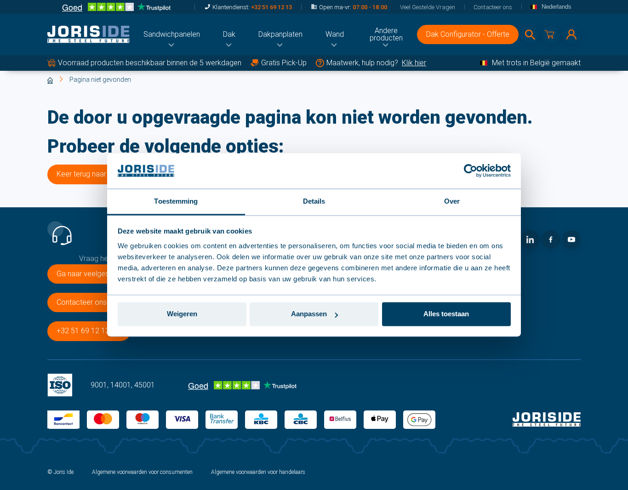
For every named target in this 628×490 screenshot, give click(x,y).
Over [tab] (452, 201)
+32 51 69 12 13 (271, 7)
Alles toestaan (446, 314)
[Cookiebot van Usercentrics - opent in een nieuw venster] (470, 171)
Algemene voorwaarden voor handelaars (258, 472)
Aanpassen (309, 314)
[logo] (88, 34)
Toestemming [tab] (176, 201)
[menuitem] (171, 34)
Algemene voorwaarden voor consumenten (142, 472)
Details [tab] (314, 201)
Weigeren (182, 314)
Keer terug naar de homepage (105, 174)
